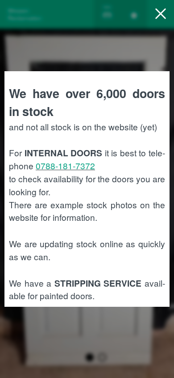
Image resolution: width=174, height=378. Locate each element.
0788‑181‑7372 (65, 165)
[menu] (160, 14)
